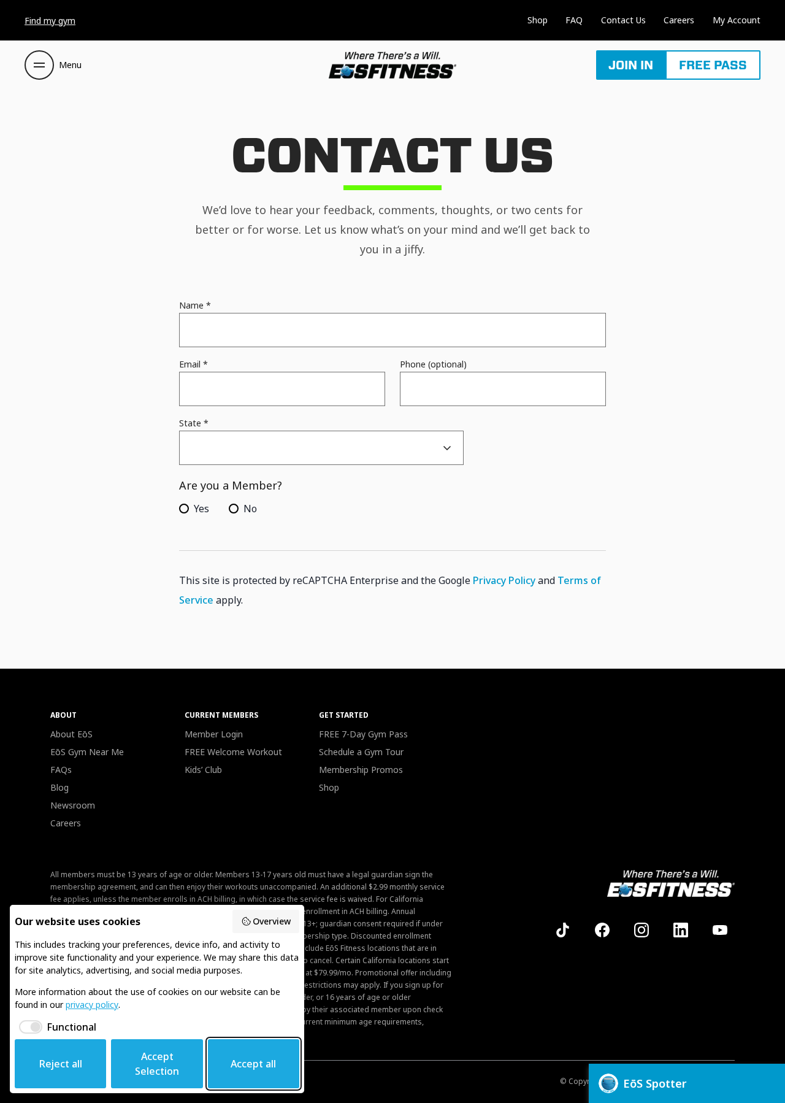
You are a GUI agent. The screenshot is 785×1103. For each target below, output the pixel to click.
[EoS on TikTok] (563, 930)
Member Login (214, 734)
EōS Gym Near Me (87, 752)
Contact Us (623, 20)
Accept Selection (157, 1064)
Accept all (253, 1063)
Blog (59, 787)
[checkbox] (55, 1027)
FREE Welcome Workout (233, 752)
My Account (736, 20)
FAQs (61, 769)
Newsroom (72, 805)
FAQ (574, 20)
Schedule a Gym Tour (361, 752)
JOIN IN (630, 65)
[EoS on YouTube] (720, 930)
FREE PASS (713, 65)
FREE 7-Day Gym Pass (363, 734)
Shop (537, 20)
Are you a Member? (230, 485)
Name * (195, 305)
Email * (193, 364)
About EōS (71, 734)
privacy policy (92, 1004)
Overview (272, 921)
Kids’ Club (203, 769)
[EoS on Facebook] (602, 930)
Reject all (60, 1063)
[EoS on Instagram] (641, 930)
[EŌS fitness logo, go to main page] (392, 65)
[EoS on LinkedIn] (680, 930)
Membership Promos (361, 769)
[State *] (321, 448)
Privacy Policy (504, 580)
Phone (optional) (433, 364)
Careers (679, 20)
